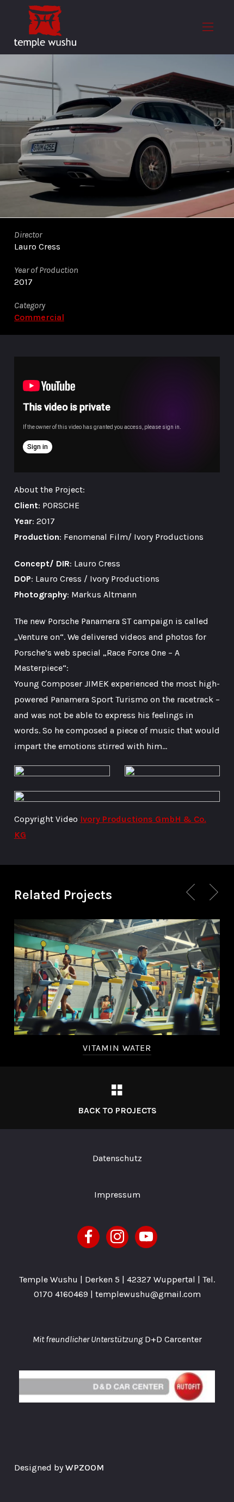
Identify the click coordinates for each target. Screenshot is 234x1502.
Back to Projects (117, 1110)
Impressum (117, 1194)
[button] (208, 27)
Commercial (39, 317)
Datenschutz (117, 1158)
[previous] (192, 892)
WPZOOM (84, 1467)
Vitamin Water (117, 1048)
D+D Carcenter (173, 1339)
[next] (212, 892)
